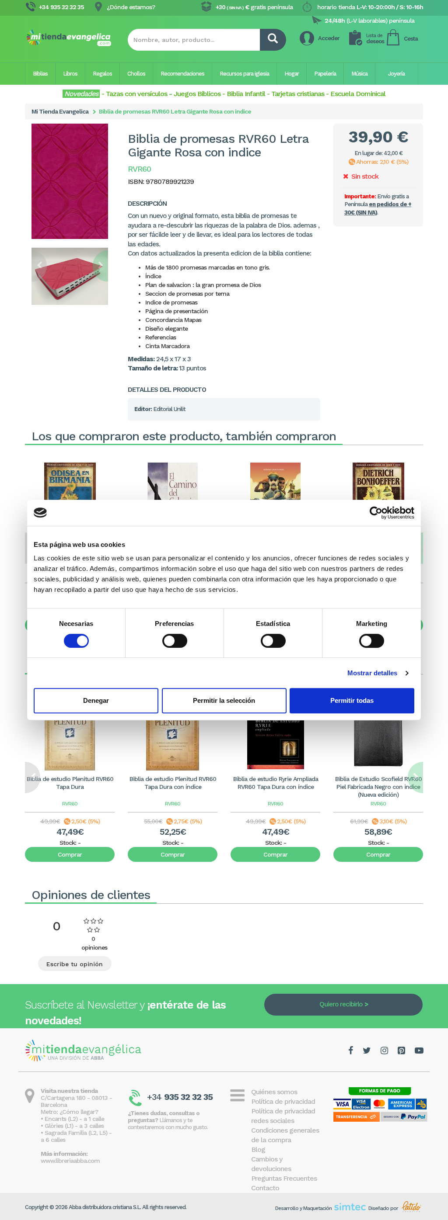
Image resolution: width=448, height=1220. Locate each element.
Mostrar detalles (372, 673)
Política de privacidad (283, 1101)
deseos (375, 39)
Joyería (396, 73)
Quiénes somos (274, 1092)
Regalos (102, 73)
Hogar (291, 73)
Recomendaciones (182, 73)
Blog (258, 1149)
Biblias (40, 73)
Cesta (411, 38)
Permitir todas (352, 700)
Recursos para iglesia (244, 73)
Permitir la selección (224, 700)
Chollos (136, 73)
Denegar (96, 700)
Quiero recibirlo (340, 1004)
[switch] (174, 641)
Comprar (70, 854)
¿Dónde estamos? (131, 6)
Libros (70, 73)
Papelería (325, 73)
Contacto (265, 1188)
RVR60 (69, 804)
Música (359, 73)
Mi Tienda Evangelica (60, 111)
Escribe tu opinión (74, 964)
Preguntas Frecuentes (284, 1178)
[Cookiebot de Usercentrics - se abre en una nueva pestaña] (376, 512)
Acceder (329, 38)
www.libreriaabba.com (70, 1160)
